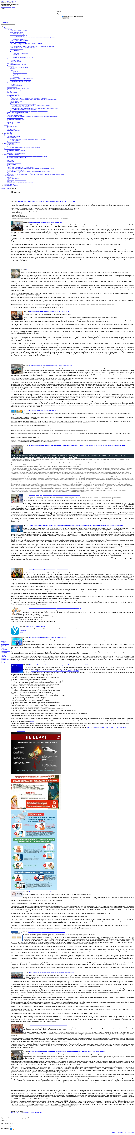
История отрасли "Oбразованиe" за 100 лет (18, 113)
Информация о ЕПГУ (15, 102)
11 (30, 1112)
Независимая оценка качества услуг (16, 119)
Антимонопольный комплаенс (15, 118)
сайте (32, 721)
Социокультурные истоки (20, 39)
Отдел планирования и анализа (18, 30)
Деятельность (10, 66)
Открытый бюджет (9, 184)
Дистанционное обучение (11, 185)
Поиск (125, 1132)
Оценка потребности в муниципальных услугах (23, 104)
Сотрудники (16, 56)
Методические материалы (14, 158)
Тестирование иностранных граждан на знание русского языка (23, 147)
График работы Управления (14, 115)
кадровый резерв (17, 33)
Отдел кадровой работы (16, 32)
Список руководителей (16, 60)
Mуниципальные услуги (13, 95)
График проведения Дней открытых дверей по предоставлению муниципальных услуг (33, 99)
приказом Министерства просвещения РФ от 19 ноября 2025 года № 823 (55, 671)
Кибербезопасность (12, 87)
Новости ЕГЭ (16, 74)
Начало (13, 1112)
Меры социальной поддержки (18, 64)
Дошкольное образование (10, 135)
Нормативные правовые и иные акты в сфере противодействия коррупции (27, 156)
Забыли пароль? (66, 19)
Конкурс (9, 165)
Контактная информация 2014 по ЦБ (23, 57)
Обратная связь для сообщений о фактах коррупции (21, 173)
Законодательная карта (117, 1132)
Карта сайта (131, 1132)
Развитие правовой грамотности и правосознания (20, 167)
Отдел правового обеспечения (18, 44)
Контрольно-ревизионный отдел (18, 35)
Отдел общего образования (17, 36)
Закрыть (3, 8)
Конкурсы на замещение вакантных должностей (20, 182)
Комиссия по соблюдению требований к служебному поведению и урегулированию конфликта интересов (35, 174)
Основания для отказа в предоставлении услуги (23, 109)
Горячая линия (14, 84)
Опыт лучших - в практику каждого (19, 67)
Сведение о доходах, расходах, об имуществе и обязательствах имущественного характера (31, 168)
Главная (3, 188)
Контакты (9, 82)
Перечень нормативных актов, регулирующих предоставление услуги (29, 111)
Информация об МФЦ (16, 101)
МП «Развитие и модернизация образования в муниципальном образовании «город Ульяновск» (32, 116)
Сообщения (10, 132)
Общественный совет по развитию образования (19, 89)
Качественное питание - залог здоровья (17, 112)
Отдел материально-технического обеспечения (22, 47)
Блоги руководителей (15, 61)
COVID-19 (10, 123)
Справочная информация (13, 142)
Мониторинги (17, 75)
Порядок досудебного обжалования (19, 106)
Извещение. (23, 630)
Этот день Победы (12, 92)
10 (28, 1112)
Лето (8, 151)
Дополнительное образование (12, 149)
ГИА (11, 70)
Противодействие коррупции (11, 154)
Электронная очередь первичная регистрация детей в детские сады (28, 139)
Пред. (17, 1112)
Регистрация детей (12, 137)
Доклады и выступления (13, 130)
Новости (6, 125)
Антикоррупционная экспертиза (15, 170)
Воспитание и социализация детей (16, 153)
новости (8, 188)
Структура (9, 29)
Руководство (10, 59)
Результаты (16, 77)
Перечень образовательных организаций (18, 88)
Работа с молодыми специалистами (16, 180)
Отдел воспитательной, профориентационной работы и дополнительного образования (33, 37)
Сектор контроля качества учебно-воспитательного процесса (26, 43)
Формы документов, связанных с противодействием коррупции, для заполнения (28, 171)
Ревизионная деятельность (14, 163)
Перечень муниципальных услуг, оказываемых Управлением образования (30, 105)
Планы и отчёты (11, 164)
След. (32, 1112)
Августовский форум (12, 126)
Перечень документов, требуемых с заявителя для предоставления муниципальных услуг (34, 108)
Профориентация (11, 144)
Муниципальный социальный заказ (16, 150)
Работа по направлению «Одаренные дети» (21, 78)
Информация (16, 71)
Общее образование (9, 143)
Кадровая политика (9, 175)
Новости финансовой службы (21, 53)
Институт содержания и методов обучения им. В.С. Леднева (106, 727)
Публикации (10, 161)
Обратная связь (8, 133)
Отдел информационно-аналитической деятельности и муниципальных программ (32, 46)
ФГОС (8, 146)
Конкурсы (12, 68)
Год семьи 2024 (11, 129)
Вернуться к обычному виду (8, 1)
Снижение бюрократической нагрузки (20, 81)
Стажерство (10, 177)
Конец (37, 1112)
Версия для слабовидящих (8, 7)
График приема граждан (16, 85)
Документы (16, 50)
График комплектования (13, 136)
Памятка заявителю (15, 140)
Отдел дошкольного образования (19, 40)
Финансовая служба (15, 51)
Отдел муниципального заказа (18, 42)
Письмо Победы (14, 94)
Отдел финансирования (16, 49)
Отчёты (9, 91)
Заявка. (22, 632)
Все (40, 1112)
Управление (7, 28)
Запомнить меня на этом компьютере (73, 16)
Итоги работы (10, 160)
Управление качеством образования (16, 120)
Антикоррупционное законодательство (17, 157)
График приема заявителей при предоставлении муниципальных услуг (29, 98)
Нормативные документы (20, 73)
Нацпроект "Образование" (14, 122)
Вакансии (9, 181)
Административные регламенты (18, 97)
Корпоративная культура (13, 178)
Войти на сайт (4, 22)
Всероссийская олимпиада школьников (20, 80)
